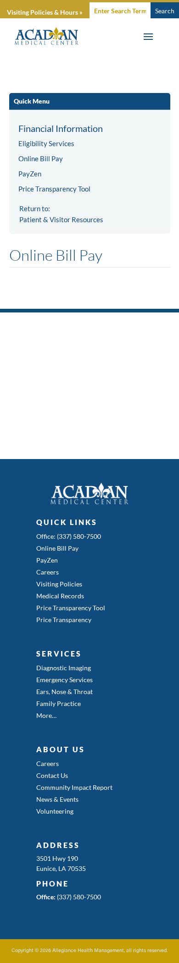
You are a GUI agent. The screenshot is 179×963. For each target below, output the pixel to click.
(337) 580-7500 (79, 897)
